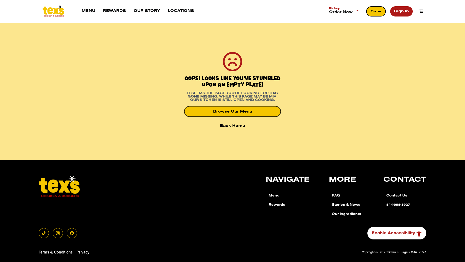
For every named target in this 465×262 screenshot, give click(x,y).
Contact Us (396, 196)
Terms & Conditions (56, 252)
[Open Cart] (421, 11)
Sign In (401, 12)
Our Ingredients (346, 214)
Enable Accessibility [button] (393, 233)
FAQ (336, 196)
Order (376, 12)
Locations (181, 11)
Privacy (83, 252)
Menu (88, 11)
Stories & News (346, 205)
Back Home (232, 126)
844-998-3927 (398, 205)
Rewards (114, 11)
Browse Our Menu (232, 112)
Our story (147, 11)
